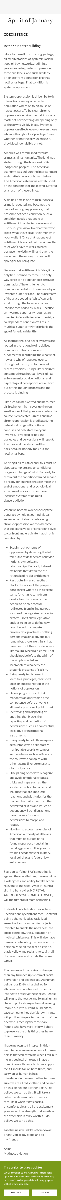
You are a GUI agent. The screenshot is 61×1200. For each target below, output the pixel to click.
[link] (30, 20)
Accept (44, 1192)
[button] (7, 7)
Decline (16, 1192)
